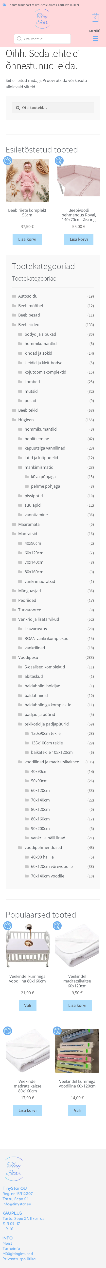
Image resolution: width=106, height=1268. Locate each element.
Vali (27, 1005)
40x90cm (33, 543)
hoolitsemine (37, 438)
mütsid (31, 391)
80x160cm (34, 571)
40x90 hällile (42, 857)
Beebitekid (28, 410)
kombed (32, 381)
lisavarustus (36, 629)
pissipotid (34, 495)
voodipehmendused (43, 847)
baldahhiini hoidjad (42, 686)
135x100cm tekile (47, 743)
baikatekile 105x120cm (52, 752)
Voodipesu (28, 657)
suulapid (33, 505)
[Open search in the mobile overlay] (42, 39)
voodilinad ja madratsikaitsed (52, 762)
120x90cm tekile (46, 733)
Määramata (29, 524)
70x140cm (34, 562)
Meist (7, 1243)
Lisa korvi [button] (27, 239)
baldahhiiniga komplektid (48, 705)
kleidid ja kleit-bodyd (44, 362)
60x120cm (34, 553)
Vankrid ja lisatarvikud (38, 619)
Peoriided (27, 600)
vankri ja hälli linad (48, 838)
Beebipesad (29, 315)
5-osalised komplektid (45, 667)
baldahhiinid (36, 695)
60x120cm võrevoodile (52, 866)
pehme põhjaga (45, 486)
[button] (95, 38)
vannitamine (36, 514)
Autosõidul (28, 296)
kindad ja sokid (38, 353)
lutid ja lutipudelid (41, 457)
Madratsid (27, 533)
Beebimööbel (30, 305)
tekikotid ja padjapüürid (47, 724)
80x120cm (40, 809)
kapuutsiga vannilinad (45, 448)
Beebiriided (28, 324)
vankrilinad (35, 647)
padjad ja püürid (40, 714)
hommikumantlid (41, 343)
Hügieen (26, 420)
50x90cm (39, 781)
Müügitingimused (17, 1253)
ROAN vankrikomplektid (47, 638)
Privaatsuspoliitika (18, 1258)
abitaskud (34, 676)
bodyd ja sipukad (40, 334)
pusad (30, 400)
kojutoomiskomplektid (45, 372)
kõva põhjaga (43, 476)
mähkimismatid (39, 467)
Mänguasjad (29, 590)
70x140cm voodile (47, 876)
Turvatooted (29, 610)
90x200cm (40, 828)
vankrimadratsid (40, 581)
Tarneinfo (11, 1248)
